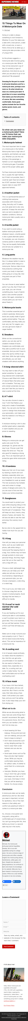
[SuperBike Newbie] (10, 2)
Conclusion (10, 121)
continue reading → (9, 1001)
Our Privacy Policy (9, 1005)
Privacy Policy (14, 1018)
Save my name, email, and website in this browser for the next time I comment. (14, 938)
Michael (6, 840)
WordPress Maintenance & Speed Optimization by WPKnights (14, 1017)
